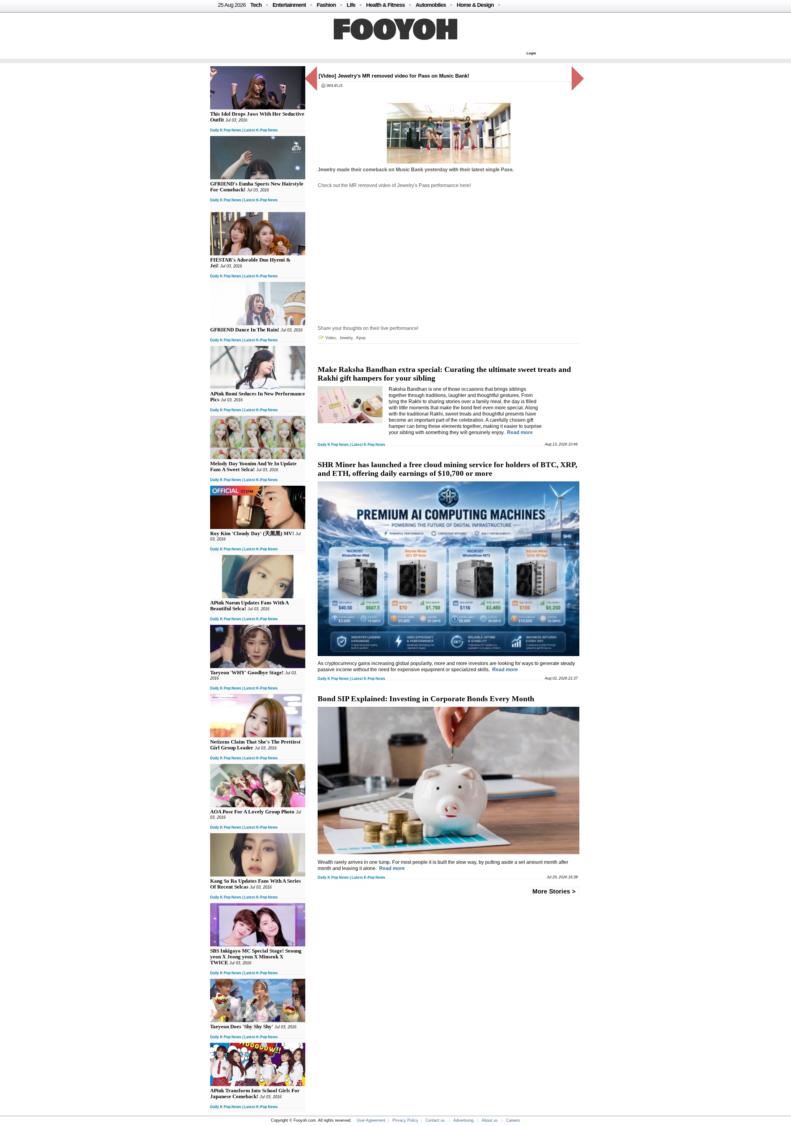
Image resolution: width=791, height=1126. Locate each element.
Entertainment (289, 5)
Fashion (326, 5)
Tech (256, 5)
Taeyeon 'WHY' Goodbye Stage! (247, 673)
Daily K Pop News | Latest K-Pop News (244, 130)
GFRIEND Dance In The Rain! (244, 330)
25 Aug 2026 (232, 5)
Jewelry (346, 337)
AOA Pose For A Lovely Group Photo (252, 812)
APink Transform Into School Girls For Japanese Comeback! (255, 1093)
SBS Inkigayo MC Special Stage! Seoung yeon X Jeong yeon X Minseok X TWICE (256, 957)
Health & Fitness (385, 5)
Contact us (435, 1120)
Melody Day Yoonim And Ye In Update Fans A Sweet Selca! (253, 466)
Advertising (463, 1120)
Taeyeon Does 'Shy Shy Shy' (241, 1027)
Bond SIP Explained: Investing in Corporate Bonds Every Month (426, 698)
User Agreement (371, 1120)
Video (330, 337)
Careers (513, 1120)
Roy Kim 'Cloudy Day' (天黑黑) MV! (252, 533)
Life (351, 5)
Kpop (361, 337)
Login (531, 53)
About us (490, 1120)
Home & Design (475, 5)
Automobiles (431, 5)
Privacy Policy (405, 1120)
